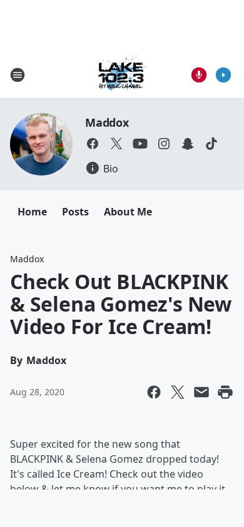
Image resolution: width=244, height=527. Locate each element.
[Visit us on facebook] (92, 143)
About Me (128, 212)
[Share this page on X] (177, 392)
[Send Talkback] (198, 74)
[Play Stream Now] (223, 74)
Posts (75, 212)
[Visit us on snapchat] (187, 143)
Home (32, 212)
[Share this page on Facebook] (154, 392)
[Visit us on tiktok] (211, 143)
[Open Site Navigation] (17, 74)
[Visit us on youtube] (140, 143)
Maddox (107, 122)
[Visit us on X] (116, 143)
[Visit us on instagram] (163, 143)
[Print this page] (225, 392)
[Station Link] (122, 74)
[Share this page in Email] (201, 392)
